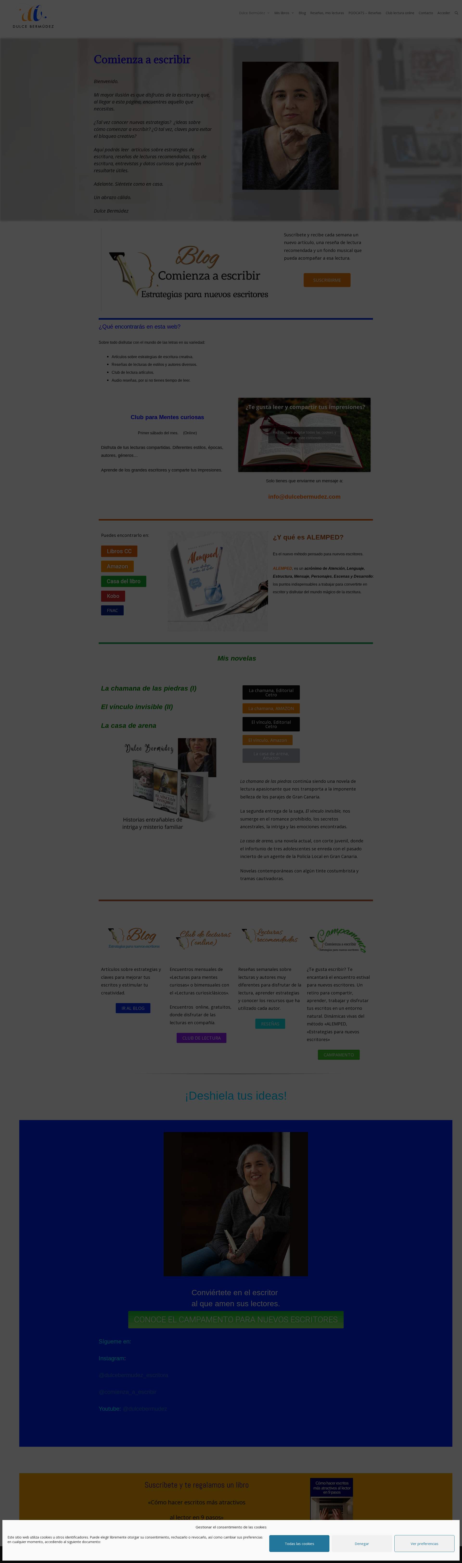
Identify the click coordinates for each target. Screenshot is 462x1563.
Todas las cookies (299, 1543)
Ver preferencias (424, 1543)
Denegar (362, 1543)
